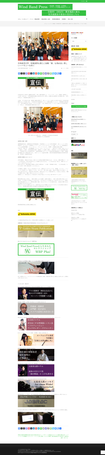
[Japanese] (79, 32)
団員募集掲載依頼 (56, 19)
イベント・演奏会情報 (34, 19)
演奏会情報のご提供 (45, 19)
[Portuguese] (80, 32)
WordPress (44, 452)
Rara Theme (34, 452)
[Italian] (78, 32)
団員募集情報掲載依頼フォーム (77, 92)
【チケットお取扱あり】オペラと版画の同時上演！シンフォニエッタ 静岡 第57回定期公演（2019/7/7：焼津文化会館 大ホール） (55, 436)
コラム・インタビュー (23, 19)
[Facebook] (81, 1)
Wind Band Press (24, 68)
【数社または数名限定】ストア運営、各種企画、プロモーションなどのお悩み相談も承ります (79, 85)
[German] (77, 32)
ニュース (63, 68)
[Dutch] (72, 32)
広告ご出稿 (70, 19)
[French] (76, 32)
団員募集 (64, 19)
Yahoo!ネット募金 (75, 217)
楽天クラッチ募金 (75, 213)
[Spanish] (82, 32)
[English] (73, 32)
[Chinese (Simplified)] (71, 32)
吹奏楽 (67, 68)
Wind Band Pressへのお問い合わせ (78, 75)
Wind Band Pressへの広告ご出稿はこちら (27, 204)
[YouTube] (86, 1)
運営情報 (73, 99)
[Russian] (81, 32)
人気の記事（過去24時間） (76, 89)
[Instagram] (84, 1)
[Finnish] (75, 32)
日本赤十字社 (74, 210)
